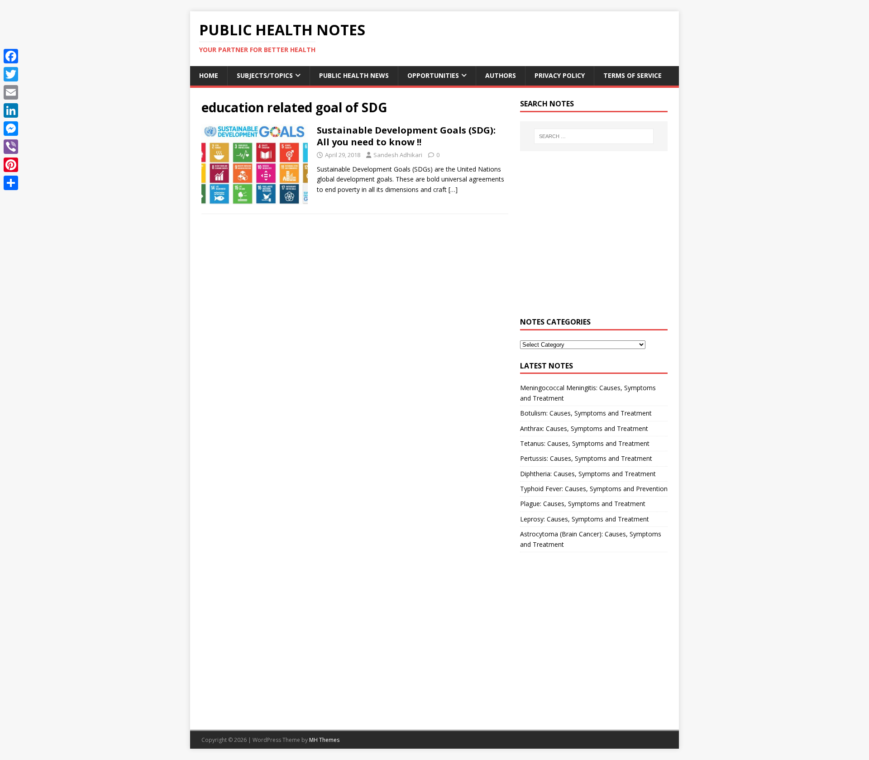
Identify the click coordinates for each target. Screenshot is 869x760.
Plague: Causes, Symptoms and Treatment (582, 503)
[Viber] (11, 147)
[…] (453, 189)
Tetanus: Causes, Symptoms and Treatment (584, 443)
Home (208, 75)
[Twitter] (11, 74)
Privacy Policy (560, 75)
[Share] (11, 183)
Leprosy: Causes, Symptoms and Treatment (584, 519)
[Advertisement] (594, 239)
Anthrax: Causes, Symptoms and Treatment (584, 428)
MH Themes (324, 740)
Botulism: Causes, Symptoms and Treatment (586, 413)
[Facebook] (11, 56)
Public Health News (354, 75)
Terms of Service (632, 75)
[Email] (11, 92)
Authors (500, 75)
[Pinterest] (11, 165)
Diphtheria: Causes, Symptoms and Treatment (588, 473)
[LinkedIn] (11, 110)
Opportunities (433, 75)
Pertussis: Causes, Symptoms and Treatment (586, 458)
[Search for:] (593, 136)
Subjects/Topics (265, 75)
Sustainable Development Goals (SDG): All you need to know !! (406, 136)
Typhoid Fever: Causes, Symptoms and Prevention (594, 488)
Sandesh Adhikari (397, 155)
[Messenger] (11, 128)
